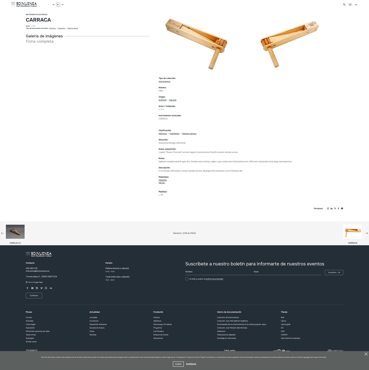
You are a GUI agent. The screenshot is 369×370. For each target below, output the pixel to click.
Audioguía (30, 338)
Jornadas (93, 317)
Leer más (306, 357)
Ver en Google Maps (35, 282)
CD (282, 328)
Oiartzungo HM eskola (162, 324)
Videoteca (221, 331)
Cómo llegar (31, 324)
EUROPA (162, 100)
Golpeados (61, 28)
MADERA (163, 180)
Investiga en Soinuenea (226, 338)
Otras (92, 331)
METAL (162, 183)
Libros (283, 321)
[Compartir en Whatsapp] (328, 208)
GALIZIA (172, 100)
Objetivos (157, 321)
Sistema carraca (73, 28)
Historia (156, 317)
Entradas (29, 321)
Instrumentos (164, 81)
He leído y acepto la (206, 279)
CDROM (284, 335)
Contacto (34, 295)
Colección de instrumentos (228, 317)
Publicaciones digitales (226, 335)
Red (282, 317)
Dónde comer (31, 342)
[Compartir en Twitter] (335, 208)
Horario (29, 317)
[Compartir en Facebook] (338, 208)
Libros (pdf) (285, 324)
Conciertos (94, 321)
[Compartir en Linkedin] (331, 208)
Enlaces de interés (160, 335)
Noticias (93, 335)
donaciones (158, 338)
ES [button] (356, 5)
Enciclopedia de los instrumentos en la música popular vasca (241, 324)
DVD (283, 331)
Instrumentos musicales (290, 338)
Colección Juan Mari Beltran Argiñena (232, 321)
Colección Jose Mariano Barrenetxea (232, 328)
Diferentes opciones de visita (37, 331)
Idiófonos (52, 28)
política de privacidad (214, 279)
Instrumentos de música (36, 15)
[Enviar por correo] (342, 208)
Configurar (191, 364)
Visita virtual (31, 335)
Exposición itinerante (98, 324)
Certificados (158, 331)
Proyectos (157, 328)
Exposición (30, 328)
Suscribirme (332, 272)
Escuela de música (97, 328)
